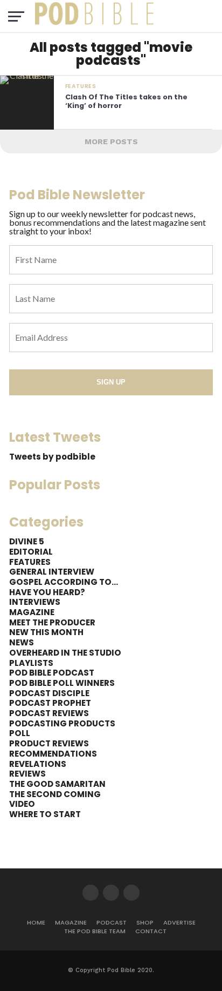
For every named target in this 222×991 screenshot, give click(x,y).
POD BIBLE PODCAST (51, 672)
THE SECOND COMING (55, 794)
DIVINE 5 (26, 541)
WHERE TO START (45, 814)
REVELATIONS (37, 764)
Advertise (179, 922)
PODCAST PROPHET (50, 703)
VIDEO (22, 804)
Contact (150, 931)
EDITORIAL (31, 551)
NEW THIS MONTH (46, 632)
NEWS (21, 642)
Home (36, 922)
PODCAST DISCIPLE (49, 693)
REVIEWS (27, 773)
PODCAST (111, 922)
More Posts (111, 141)
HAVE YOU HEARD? (47, 592)
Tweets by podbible (52, 456)
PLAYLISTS (31, 663)
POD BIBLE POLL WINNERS (62, 683)
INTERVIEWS (34, 602)
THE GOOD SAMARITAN (57, 784)
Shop (145, 922)
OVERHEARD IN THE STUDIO (65, 652)
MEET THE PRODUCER (52, 622)
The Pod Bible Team (95, 931)
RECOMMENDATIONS (53, 753)
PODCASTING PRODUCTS (62, 723)
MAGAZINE (31, 612)
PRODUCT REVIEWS (49, 743)
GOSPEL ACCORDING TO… (63, 582)
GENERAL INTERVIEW (51, 571)
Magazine (71, 922)
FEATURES (30, 562)
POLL (19, 733)
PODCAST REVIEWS (49, 713)
